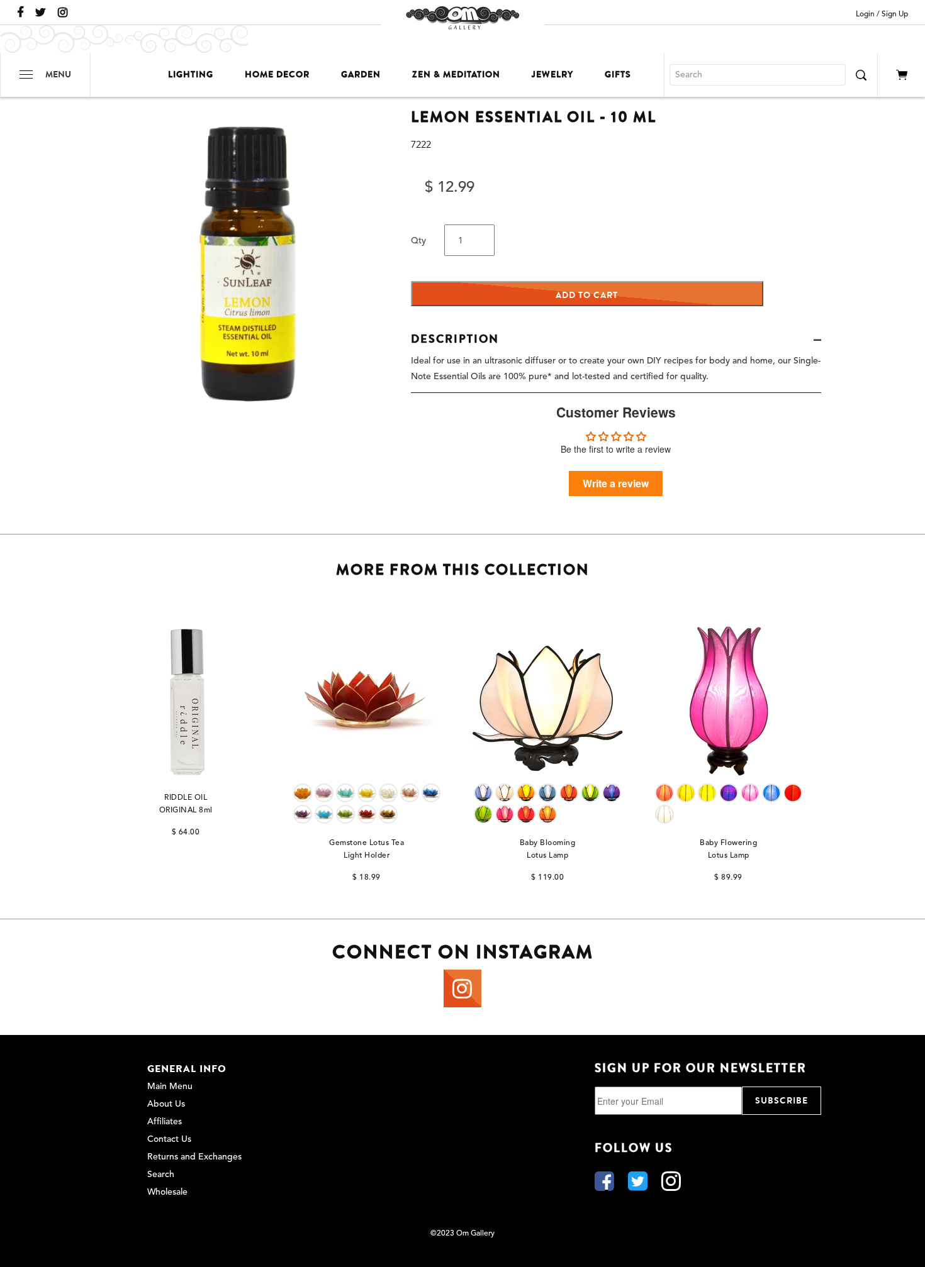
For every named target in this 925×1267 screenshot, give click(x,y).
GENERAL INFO (187, 1068)
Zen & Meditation (456, 74)
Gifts (618, 74)
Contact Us (169, 1139)
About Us (166, 1104)
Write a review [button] (616, 483)
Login (865, 14)
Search (160, 1174)
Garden (361, 74)
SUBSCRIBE (781, 1100)
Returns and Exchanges (194, 1157)
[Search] (860, 75)
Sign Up (895, 14)
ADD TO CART (587, 295)
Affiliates (164, 1121)
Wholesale (167, 1192)
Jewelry (552, 74)
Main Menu (170, 1086)
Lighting (190, 74)
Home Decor (277, 74)
